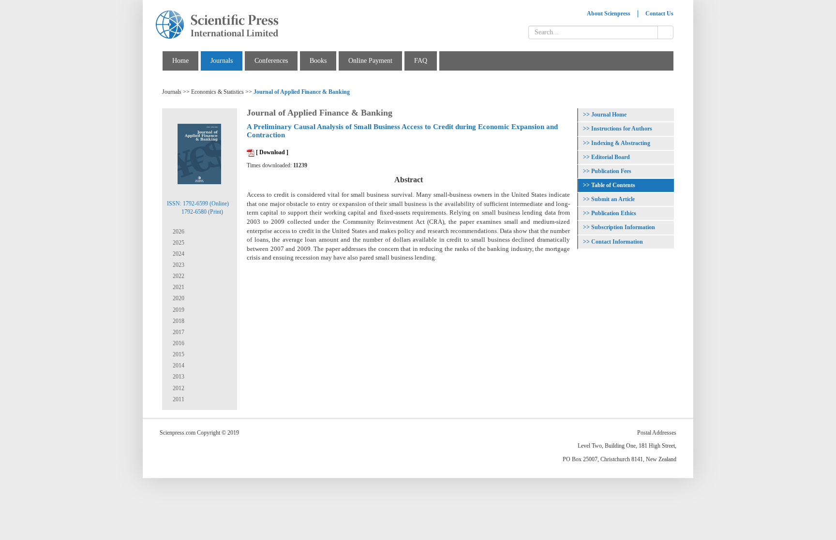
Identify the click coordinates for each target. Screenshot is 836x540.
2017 (177, 332)
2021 (177, 287)
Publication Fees (611, 171)
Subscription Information (623, 227)
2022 (177, 276)
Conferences (271, 60)
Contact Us (659, 13)
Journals (221, 60)
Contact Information (617, 241)
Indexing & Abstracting (620, 143)
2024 (177, 253)
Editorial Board (610, 157)
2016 (177, 343)
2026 (177, 231)
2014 (177, 365)
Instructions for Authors (621, 128)
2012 (177, 388)
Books (318, 60)
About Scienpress (608, 13)
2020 (177, 298)
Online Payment (370, 60)
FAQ (420, 60)
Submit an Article (613, 199)
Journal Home (609, 114)
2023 (177, 265)
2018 (177, 321)
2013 (177, 376)
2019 (177, 309)
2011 (177, 399)
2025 (177, 242)
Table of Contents (613, 185)
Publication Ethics (613, 213)
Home (180, 60)
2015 (177, 354)
